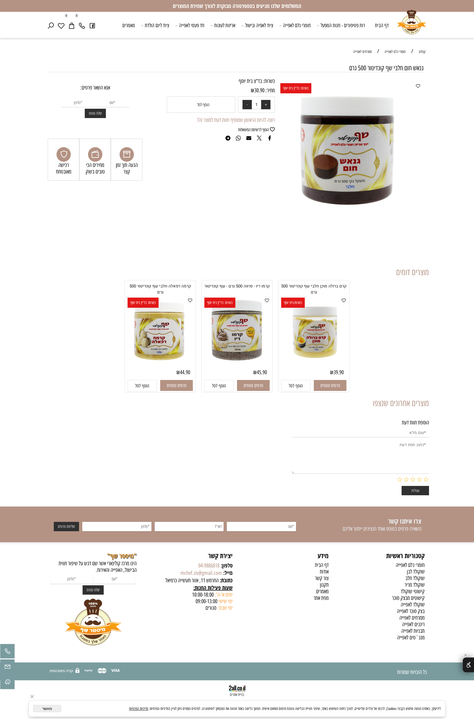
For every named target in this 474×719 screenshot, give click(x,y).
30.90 (259, 90)
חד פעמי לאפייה (191, 25)
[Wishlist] (61, 26)
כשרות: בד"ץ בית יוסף (296, 88)
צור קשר (322, 578)
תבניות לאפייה (413, 631)
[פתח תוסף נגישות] (468, 665)
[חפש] (51, 26)
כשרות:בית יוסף (293, 302)
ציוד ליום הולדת (157, 25)
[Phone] (82, 26)
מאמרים (128, 25)
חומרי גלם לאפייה (297, 25)
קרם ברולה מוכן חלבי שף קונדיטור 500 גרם (313, 289)
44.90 (185, 372)
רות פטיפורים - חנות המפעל (343, 25)
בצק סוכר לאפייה (411, 611)
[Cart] (72, 26)
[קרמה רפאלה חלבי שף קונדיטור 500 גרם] (160, 364)
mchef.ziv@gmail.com (201, 573)
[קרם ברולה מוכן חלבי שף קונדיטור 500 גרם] (314, 364)
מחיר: (269, 90)
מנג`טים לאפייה (411, 637)
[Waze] (7, 683)
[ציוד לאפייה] (411, 26)
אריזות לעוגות (224, 25)
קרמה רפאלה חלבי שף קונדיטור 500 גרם (160, 289)
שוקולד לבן (416, 571)
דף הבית (382, 25)
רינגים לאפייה (413, 624)
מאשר (47, 708)
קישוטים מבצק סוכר (408, 598)
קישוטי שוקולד (413, 591)
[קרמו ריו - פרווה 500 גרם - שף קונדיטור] (237, 361)
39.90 (339, 372)
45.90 (262, 372)
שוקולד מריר (415, 584)
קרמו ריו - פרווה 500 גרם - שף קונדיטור (237, 286)
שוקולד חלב (415, 578)
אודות (324, 571)
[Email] (7, 668)
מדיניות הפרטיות (138, 708)
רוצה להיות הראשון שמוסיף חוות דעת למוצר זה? (236, 120)
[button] (296, 385)
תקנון (324, 584)
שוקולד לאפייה (413, 604)
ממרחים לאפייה (412, 617)
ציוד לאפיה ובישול (259, 25)
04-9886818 (208, 565)
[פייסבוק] (92, 26)
